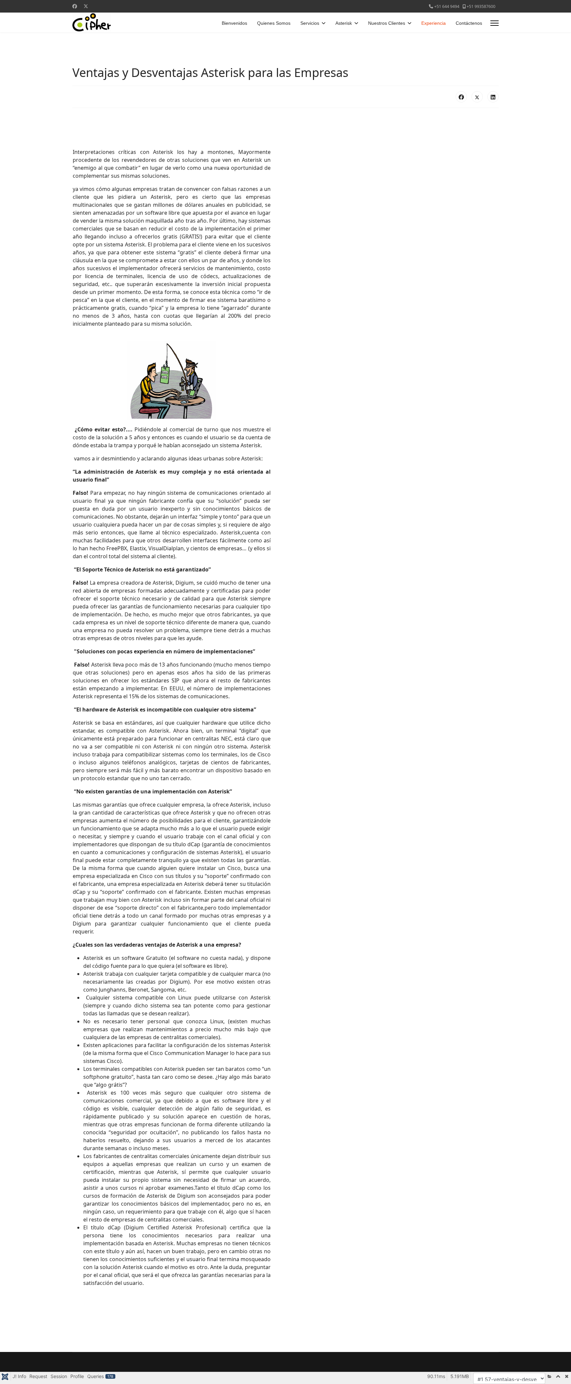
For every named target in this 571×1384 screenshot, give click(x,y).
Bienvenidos (234, 23)
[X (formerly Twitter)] (477, 96)
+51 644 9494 (446, 6)
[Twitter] (86, 6)
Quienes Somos (273, 23)
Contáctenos (469, 23)
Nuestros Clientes (386, 23)
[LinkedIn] (493, 96)
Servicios (309, 23)
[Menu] (494, 23)
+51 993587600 (481, 6)
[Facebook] (74, 6)
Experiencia (433, 23)
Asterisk (343, 23)
